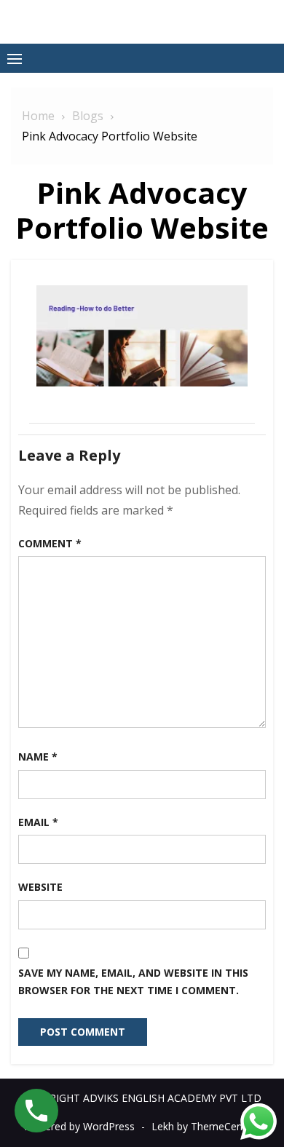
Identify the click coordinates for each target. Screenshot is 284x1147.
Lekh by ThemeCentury (206, 1126)
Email (38, 822)
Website (40, 887)
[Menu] (14, 58)
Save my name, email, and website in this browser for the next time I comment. (133, 982)
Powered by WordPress (79, 1126)
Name (38, 756)
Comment (50, 543)
